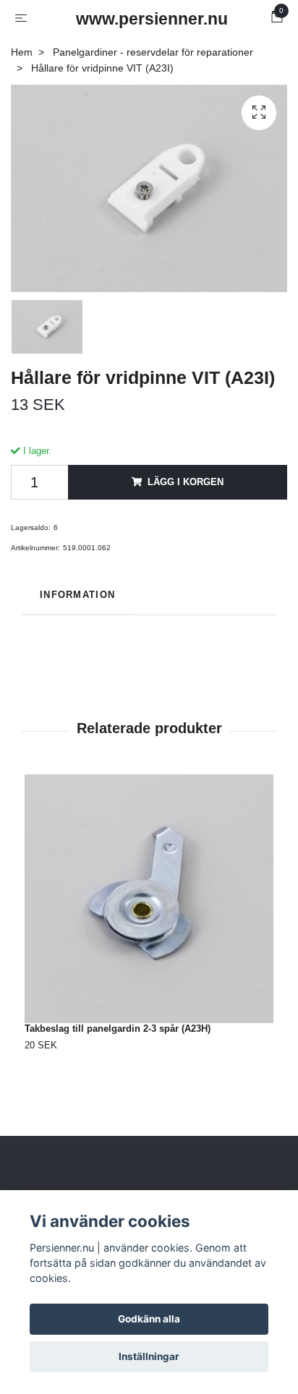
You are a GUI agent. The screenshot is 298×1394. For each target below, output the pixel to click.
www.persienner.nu (152, 18)
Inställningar (149, 1356)
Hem (22, 52)
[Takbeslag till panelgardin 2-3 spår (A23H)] (149, 898)
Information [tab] (77, 594)
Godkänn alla (149, 1319)
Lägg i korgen (186, 481)
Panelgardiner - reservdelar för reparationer (153, 52)
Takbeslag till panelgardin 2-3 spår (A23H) (117, 1028)
